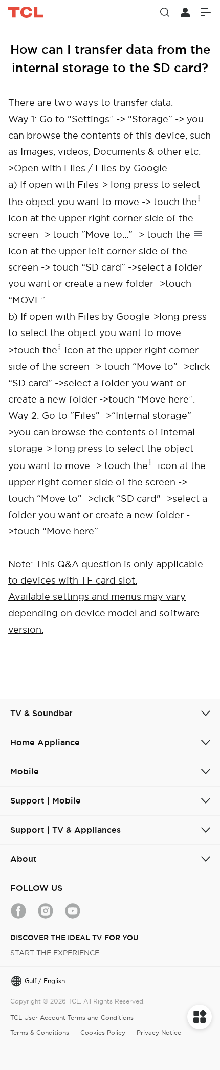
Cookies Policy (102, 1032)
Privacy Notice (159, 1032)
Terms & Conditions (39, 1032)
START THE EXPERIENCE (54, 952)
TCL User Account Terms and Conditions (72, 1017)
